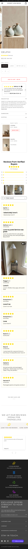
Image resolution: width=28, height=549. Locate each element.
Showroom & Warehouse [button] (9, 530)
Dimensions (4, 113)
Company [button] (4, 526)
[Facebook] (2, 541)
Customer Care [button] (6, 521)
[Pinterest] (5, 541)
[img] (14, 437)
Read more (4, 109)
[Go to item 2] (19, 190)
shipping (4, 117)
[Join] (25, 514)
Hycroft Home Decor (9, 546)
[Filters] (3, 198)
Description (5, 98)
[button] (4, 55)
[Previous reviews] (3, 90)
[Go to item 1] (9, 190)
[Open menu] (3, 3)
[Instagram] (8, 541)
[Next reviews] (25, 90)
